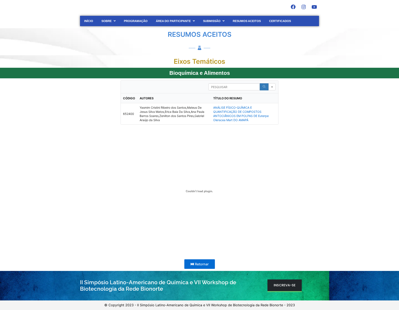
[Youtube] (314, 7)
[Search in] (272, 86)
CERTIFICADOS (280, 21)
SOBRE (106, 21)
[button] (199, 264)
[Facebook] (293, 7)
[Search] (264, 86)
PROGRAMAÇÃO (136, 21)
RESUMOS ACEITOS (247, 21)
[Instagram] (303, 7)
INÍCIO (88, 21)
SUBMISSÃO (211, 21)
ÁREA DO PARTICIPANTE (173, 21)
